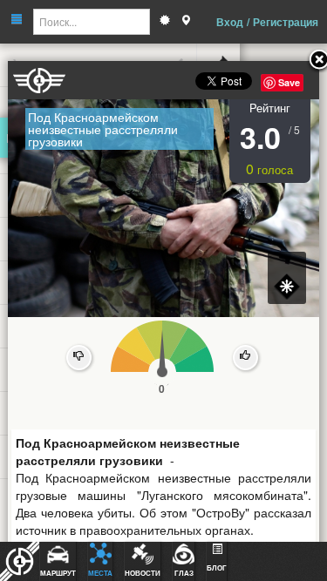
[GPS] (186, 21)
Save (289, 82)
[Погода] (165, 21)
